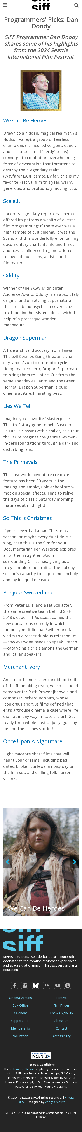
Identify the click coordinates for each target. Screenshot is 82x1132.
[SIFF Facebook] (14, 985)
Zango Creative (55, 1102)
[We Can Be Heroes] (41, 861)
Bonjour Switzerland (27, 592)
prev (7, 861)
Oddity (11, 275)
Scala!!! (11, 200)
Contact (61, 1028)
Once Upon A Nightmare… (34, 741)
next (74, 861)
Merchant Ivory (21, 666)
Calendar (20, 1013)
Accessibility (61, 1036)
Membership (20, 1028)
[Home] (23, 939)
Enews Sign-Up (61, 1013)
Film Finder (61, 1005)
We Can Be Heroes (25, 120)
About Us (61, 1020)
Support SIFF (20, 1020)
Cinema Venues (20, 997)
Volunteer (20, 1036)
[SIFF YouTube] (57, 985)
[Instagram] (24, 985)
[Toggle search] (76, 5)
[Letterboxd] (67, 985)
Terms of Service (24, 1069)
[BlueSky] (35, 985)
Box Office (20, 1005)
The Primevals (20, 461)
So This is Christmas (27, 517)
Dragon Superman (25, 337)
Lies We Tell (17, 405)
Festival (61, 997)
